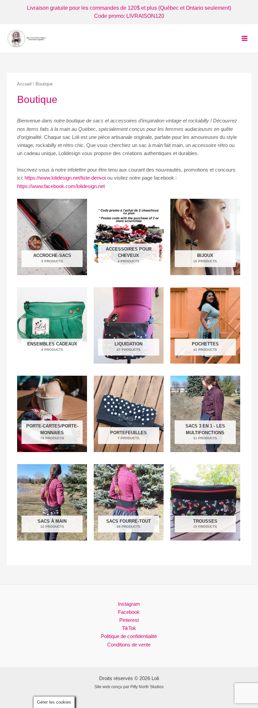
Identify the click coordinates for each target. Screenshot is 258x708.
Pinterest (129, 620)
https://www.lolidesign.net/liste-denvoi (65, 178)
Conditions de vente (128, 644)
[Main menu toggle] (244, 38)
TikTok (129, 628)
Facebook (129, 612)
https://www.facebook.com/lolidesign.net (61, 186)
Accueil (24, 83)
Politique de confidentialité (129, 636)
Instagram (129, 604)
